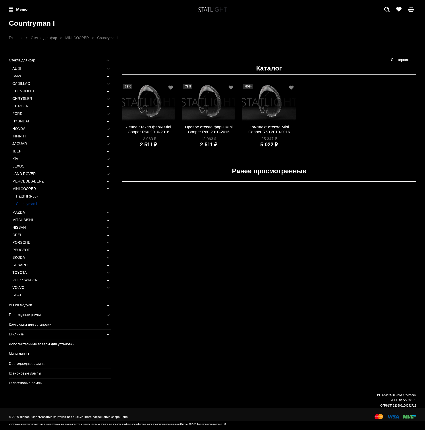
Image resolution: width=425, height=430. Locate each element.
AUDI (16, 68)
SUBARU (20, 265)
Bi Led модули (20, 305)
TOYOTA (19, 272)
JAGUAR (19, 144)
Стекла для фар (44, 38)
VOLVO (18, 287)
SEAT (17, 295)
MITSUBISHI (22, 220)
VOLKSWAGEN (25, 280)
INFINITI (19, 136)
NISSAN (19, 227)
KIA (15, 159)
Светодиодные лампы (27, 363)
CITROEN (20, 106)
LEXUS (18, 166)
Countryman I (26, 204)
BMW (16, 76)
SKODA (18, 257)
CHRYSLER (22, 99)
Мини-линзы (19, 354)
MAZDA (18, 212)
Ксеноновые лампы (25, 373)
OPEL (17, 235)
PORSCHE (21, 242)
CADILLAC (21, 84)
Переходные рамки (25, 315)
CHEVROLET (23, 91)
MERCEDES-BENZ (28, 181)
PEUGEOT (21, 250)
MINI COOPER (77, 38)
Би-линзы (17, 334)
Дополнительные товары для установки (41, 344)
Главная (16, 38)
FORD (17, 114)
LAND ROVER (24, 174)
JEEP (16, 151)
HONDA (18, 129)
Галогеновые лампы (25, 383)
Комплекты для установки (30, 324)
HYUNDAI (20, 121)
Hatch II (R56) (27, 196)
